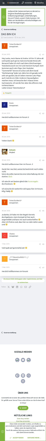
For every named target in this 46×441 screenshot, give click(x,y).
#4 (43, 160)
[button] (4, 3)
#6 (43, 244)
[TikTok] (29, 360)
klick (10, 176)
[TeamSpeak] (29, 375)
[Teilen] (40, 55)
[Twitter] (17, 360)
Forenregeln (33, 181)
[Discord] (23, 375)
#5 (43, 211)
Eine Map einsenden (23, 421)
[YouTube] (23, 360)
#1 (43, 54)
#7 (43, 267)
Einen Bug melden (23, 418)
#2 (43, 113)
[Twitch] (17, 375)
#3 (43, 137)
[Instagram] (23, 381)
